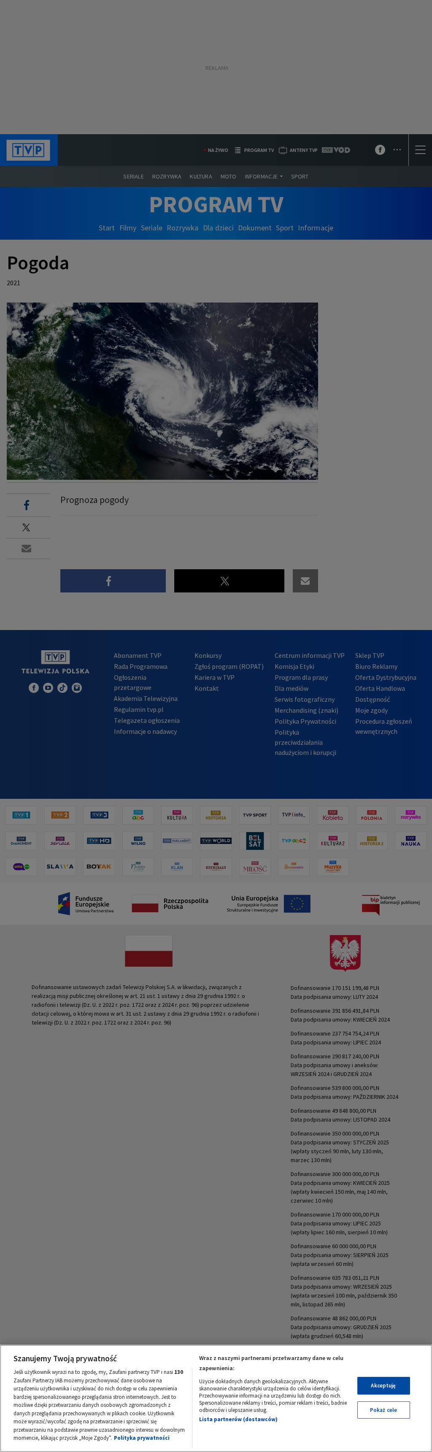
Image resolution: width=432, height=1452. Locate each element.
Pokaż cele (383, 1410)
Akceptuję (383, 1385)
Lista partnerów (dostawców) (238, 1419)
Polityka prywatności (142, 1437)
